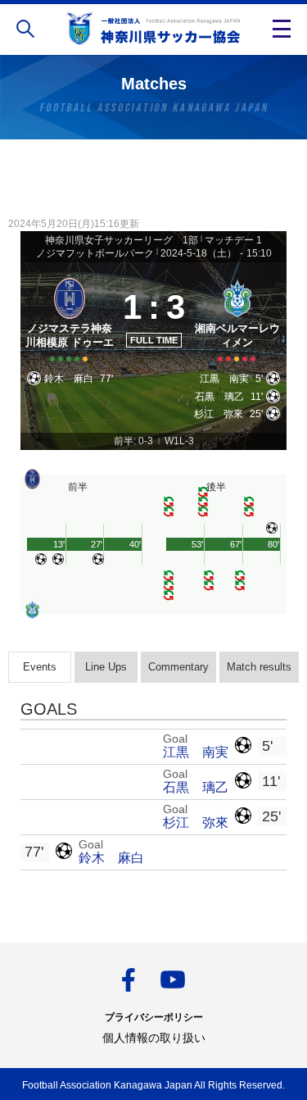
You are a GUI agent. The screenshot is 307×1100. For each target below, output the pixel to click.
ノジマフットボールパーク (95, 253)
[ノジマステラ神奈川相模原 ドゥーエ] (70, 317)
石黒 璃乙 (195, 787)
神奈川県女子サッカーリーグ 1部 (121, 240)
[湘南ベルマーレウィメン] (237, 317)
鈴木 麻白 (111, 858)
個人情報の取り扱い (153, 1037)
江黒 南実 (195, 752)
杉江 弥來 (195, 823)
